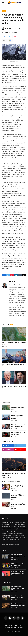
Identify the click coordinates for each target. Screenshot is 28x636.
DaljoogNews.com (16, 631)
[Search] (25, 2)
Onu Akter (9, 28)
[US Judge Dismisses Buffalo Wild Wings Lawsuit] (6, 565)
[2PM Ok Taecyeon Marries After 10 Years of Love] (6, 597)
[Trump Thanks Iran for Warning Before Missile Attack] (6, 487)
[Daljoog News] (15, 2)
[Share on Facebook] (4, 36)
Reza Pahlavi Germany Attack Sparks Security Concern (17, 417)
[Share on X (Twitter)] (9, 36)
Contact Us (19, 623)
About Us (11, 623)
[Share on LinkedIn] (20, 36)
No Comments (6, 32)
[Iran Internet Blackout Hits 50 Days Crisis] (6, 434)
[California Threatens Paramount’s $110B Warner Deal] (6, 556)
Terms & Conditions (10, 627)
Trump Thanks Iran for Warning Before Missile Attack (17, 487)
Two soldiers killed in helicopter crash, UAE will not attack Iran (17, 496)
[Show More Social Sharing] (24, 36)
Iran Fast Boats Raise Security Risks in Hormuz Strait (17, 407)
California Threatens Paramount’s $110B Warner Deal (18, 556)
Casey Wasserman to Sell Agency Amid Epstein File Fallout (17, 573)
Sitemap (20, 627)
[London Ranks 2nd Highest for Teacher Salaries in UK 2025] (6, 504)
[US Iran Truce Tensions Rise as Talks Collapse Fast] (14, 377)
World (4, 11)
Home (5, 623)
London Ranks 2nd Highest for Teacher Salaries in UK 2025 (18, 504)
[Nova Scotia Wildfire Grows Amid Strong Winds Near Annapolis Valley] (14, 52)
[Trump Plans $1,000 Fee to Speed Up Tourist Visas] (14, 464)
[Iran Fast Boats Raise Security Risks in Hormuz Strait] (14, 334)
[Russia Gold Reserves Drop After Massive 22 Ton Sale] (6, 605)
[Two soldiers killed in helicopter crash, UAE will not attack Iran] (6, 496)
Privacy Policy (18, 625)
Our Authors (8, 625)
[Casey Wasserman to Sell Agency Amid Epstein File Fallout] (6, 573)
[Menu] (3, 2)
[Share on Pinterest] (15, 36)
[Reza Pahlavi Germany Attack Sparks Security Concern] (14, 356)
